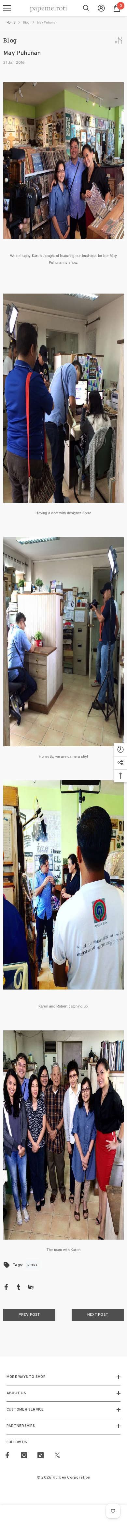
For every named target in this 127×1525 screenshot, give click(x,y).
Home (11, 23)
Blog (26, 23)
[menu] (7, 8)
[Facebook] (6, 1287)
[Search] (86, 8)
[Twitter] (57, 1455)
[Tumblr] (18, 1287)
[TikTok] (40, 1455)
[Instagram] (24, 1455)
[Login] (101, 8)
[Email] (31, 1287)
